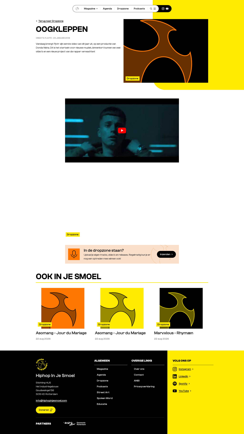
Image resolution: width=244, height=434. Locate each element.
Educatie (102, 404)
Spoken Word (105, 398)
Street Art (103, 392)
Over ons (139, 368)
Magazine (89, 8)
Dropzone (123, 8)
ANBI (137, 380)
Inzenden (165, 254)
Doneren (44, 409)
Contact (139, 374)
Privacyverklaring (144, 386)
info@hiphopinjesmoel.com (51, 400)
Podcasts (139, 8)
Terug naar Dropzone (50, 20)
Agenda (107, 8)
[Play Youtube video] (122, 130)
